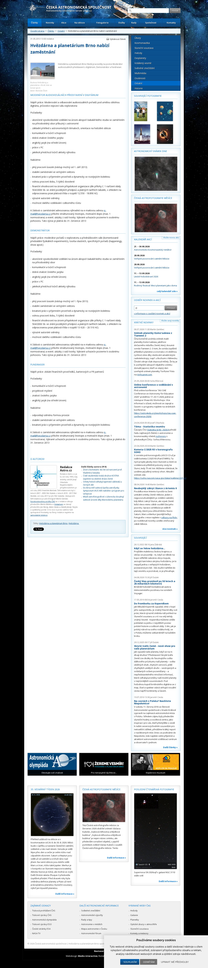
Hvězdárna (74, 523)
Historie (139, 88)
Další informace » (64, 893)
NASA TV (36, 933)
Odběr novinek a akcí (147, 300)
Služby (121, 22)
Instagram (58, 504)
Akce (63, 22)
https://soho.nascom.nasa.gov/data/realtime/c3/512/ (160, 478)
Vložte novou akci (171, 237)
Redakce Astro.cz (66, 468)
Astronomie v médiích (91, 924)
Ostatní (61, 30)
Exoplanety (140, 58)
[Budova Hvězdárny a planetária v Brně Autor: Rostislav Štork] (42, 78)
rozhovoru (161, 436)
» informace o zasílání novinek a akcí (152, 313)
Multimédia (140, 73)
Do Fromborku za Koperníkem (151, 603)
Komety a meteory (139, 933)
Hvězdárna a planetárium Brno (53, 523)
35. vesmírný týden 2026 (45, 789)
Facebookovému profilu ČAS (42, 501)
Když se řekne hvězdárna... (149, 548)
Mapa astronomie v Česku (94, 928)
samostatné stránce (38, 515)
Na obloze (79, 22)
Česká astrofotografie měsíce (153, 198)
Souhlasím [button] (130, 961)
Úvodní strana (37, 30)
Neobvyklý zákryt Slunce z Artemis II (155, 488)
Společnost (150, 22)
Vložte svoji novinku (170, 320)
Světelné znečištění (145, 68)
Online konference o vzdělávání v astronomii (153, 386)
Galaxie (134, 915)
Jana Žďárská (156, 544)
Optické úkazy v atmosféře (143, 924)
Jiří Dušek (154, 577)
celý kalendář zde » (167, 291)
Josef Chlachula (157, 422)
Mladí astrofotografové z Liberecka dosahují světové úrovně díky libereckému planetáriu (103, 498)
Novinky (50, 22)
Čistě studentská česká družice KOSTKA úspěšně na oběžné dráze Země (101, 477)
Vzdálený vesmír (143, 63)
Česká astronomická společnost (50, 943)
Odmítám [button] (149, 961)
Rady (133, 22)
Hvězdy (138, 53)
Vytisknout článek (118, 39)
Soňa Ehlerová (156, 381)
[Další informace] (52, 814)
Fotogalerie (102, 22)
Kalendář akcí (143, 239)
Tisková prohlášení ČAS (43, 910)
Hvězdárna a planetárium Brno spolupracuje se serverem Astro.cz (101, 943)
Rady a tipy (86, 919)
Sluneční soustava (144, 47)
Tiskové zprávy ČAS (42, 915)
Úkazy (138, 37)
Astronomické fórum (91, 933)
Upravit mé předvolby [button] (174, 961)
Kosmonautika (142, 42)
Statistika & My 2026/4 (158, 429)
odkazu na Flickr (169, 517)
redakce (50, 38)
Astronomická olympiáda (44, 919)
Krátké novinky (143, 322)
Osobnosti (140, 78)
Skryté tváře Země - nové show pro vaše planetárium (154, 647)
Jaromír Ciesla (156, 599)
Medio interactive (88, 955)
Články (34, 22)
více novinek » (170, 528)
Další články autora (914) (93, 466)
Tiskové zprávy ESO (42, 924)
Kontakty (171, 22)
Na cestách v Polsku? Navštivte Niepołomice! (152, 702)
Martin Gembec (157, 329)
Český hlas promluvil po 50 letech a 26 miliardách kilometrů (154, 582)
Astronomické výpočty (92, 915)
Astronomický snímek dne (150, 151)
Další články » (170, 747)
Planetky (134, 919)
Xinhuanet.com (144, 374)
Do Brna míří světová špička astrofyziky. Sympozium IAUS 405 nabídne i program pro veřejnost (103, 490)
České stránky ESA (41, 928)
